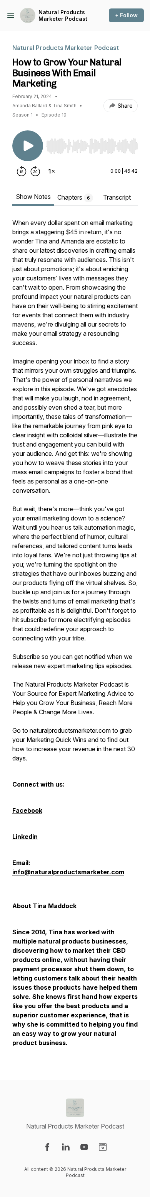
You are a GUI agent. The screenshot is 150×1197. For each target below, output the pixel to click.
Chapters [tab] (73, 197)
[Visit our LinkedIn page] (66, 1147)
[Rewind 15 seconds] (21, 171)
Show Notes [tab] (33, 196)
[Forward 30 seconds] (35, 171)
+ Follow (126, 15)
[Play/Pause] (27, 145)
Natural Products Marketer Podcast (62, 15)
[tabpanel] (75, 636)
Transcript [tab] (117, 197)
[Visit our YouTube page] (84, 1147)
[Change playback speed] (51, 171)
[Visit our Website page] (103, 1147)
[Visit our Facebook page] (47, 1147)
